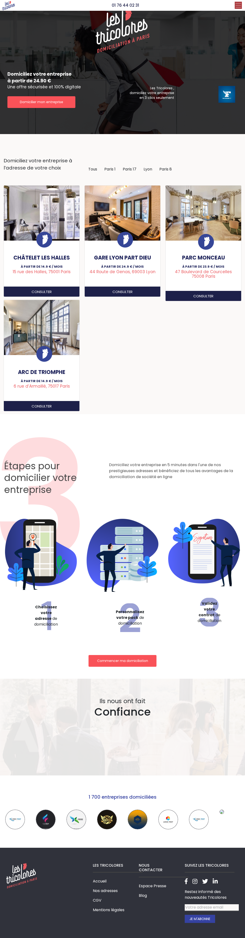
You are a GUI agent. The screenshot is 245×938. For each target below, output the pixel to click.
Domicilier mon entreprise (41, 102)
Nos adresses (105, 890)
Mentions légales (108, 910)
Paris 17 (129, 169)
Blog (143, 895)
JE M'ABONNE (199, 918)
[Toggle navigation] (238, 5)
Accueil (99, 881)
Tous (92, 169)
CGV (97, 900)
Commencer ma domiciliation (122, 660)
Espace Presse (152, 886)
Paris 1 (110, 169)
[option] (15, 819)
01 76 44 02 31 (125, 5)
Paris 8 (165, 169)
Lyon (148, 169)
